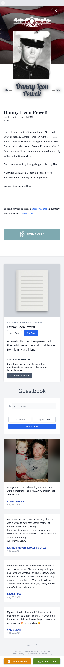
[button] (32, 460)
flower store (27, 213)
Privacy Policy (23, 653)
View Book (15, 333)
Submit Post (32, 426)
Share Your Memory (19, 375)
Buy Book (31, 333)
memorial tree (39, 208)
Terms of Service (40, 653)
